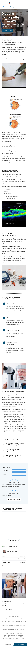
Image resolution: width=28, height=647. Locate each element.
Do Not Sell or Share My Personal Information (14, 639)
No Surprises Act (19, 635)
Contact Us (12, 633)
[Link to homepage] (14, 3)
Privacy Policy (19, 636)
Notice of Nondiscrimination (9, 635)
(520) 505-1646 (9, 622)
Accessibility (18, 633)
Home (7, 633)
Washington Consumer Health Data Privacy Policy (13, 638)
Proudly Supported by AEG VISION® (14, 631)
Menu (2, 3)
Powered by (13, 629)
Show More (22, 556)
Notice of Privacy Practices (9, 636)
